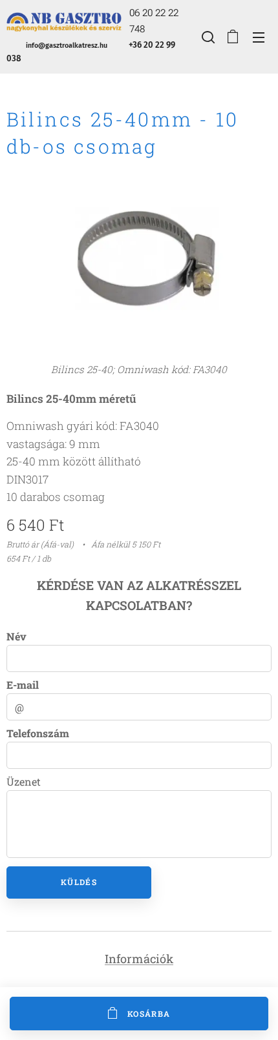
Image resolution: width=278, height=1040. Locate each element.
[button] (207, 37)
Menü (259, 37)
